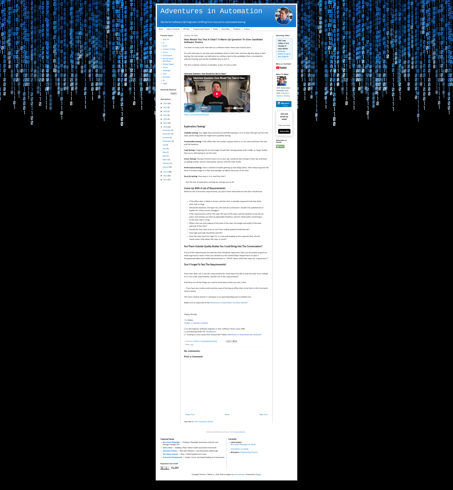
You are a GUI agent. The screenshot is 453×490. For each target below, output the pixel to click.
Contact (247, 29)
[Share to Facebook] (234, 341)
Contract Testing (169, 49)
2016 (165, 176)
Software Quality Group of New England (284, 54)
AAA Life (166, 40)
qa (164, 80)
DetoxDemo (167, 56)
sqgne (165, 84)
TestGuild (166, 77)
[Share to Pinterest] (236, 341)
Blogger (258, 475)
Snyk (164, 74)
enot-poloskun (239, 475)
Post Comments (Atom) (204, 422)
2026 (165, 104)
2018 (165, 127)
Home (161, 29)
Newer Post (190, 415)
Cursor (165, 52)
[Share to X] (231, 341)
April (164, 156)
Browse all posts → (240, 432)
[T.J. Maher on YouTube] (281, 68)
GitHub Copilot (168, 64)
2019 (165, 123)
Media (215, 29)
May (164, 152)
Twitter (187, 323)
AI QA (165, 46)
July (164, 145)
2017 (165, 172)
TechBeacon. (211, 332)
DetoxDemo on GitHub (239, 449)
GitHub (205, 323)
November (167, 134)
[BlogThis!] (229, 341)
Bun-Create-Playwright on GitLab (243, 445)
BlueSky (285, 93)
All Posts (186, 29)
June (165, 149)
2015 (165, 180)
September (167, 141)
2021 (165, 115)
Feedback (237, 29)
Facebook (256, 335)
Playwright (167, 71)
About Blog (225, 29)
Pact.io (165, 67)
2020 (165, 119)
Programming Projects (201, 29)
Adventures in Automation (211, 11)
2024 (165, 111)
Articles (286, 96)
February (166, 163)
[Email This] (227, 341)
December (167, 130)
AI (163, 43)
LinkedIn (196, 323)
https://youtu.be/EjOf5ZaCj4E (196, 115)
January (166, 167)
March (165, 160)
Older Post (263, 415)
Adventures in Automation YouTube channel (228, 303)
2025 (165, 108)
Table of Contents (173, 29)
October (166, 138)
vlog (191, 345)
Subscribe (284, 131)
